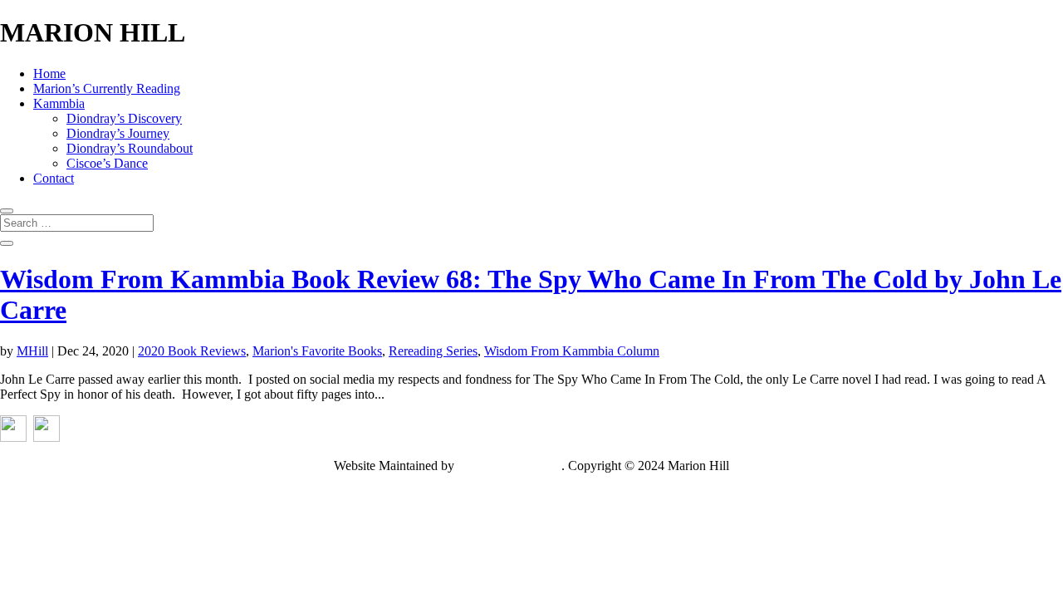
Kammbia (59, 103)
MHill (32, 351)
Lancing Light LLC (509, 465)
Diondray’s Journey (117, 133)
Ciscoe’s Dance (107, 163)
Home (49, 73)
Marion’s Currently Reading (106, 88)
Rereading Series (433, 351)
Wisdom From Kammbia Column (571, 351)
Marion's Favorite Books (317, 351)
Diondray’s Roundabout (129, 148)
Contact (53, 178)
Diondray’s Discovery (124, 118)
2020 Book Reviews (192, 351)
